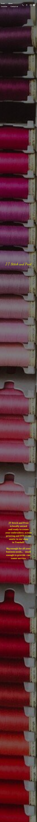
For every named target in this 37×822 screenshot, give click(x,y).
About (10, 3)
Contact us (14, 6)
